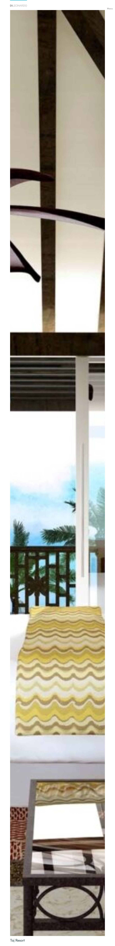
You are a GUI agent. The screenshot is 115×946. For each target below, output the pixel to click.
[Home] (18, 3)
